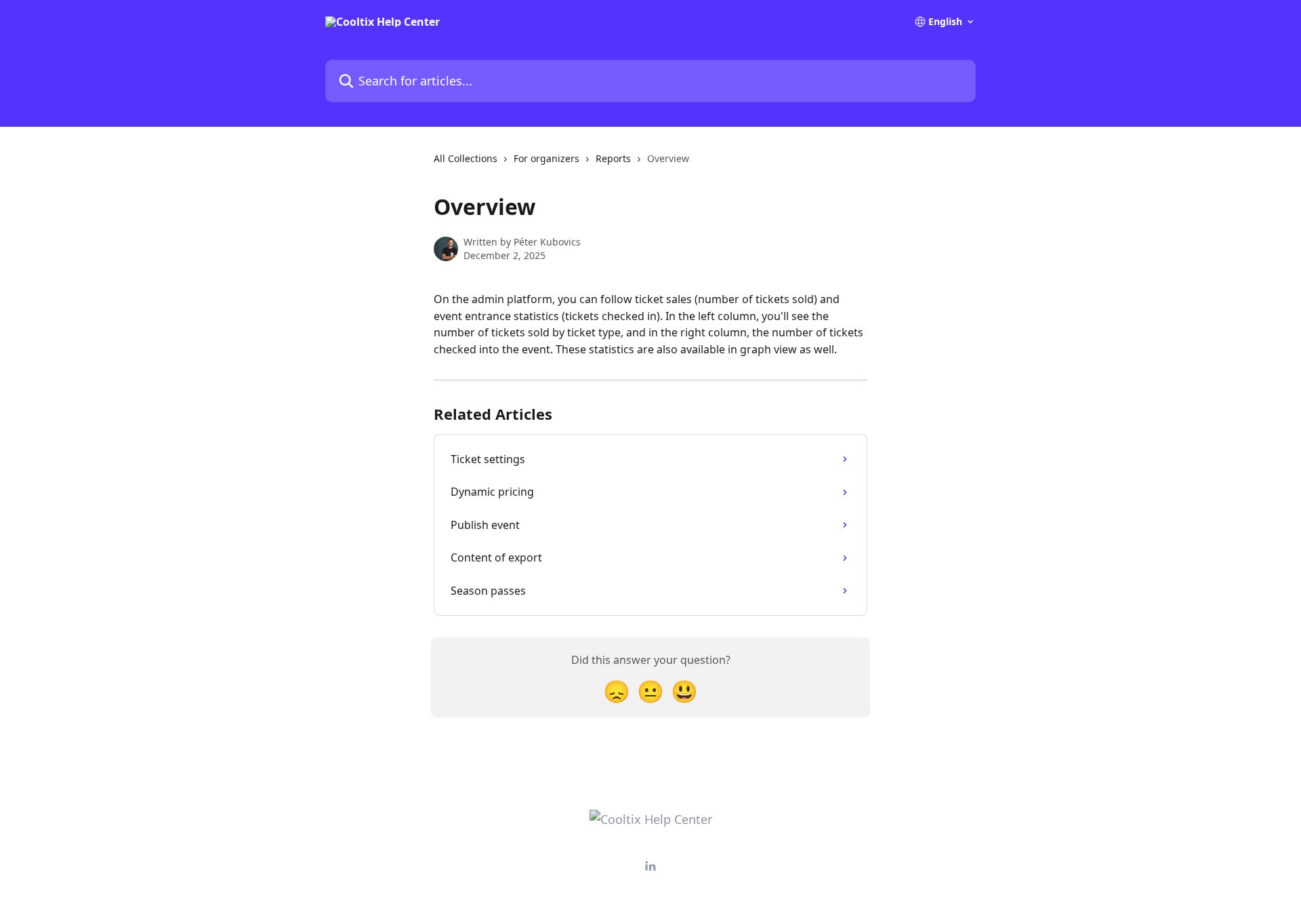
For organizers (546, 158)
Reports (613, 158)
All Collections (465, 158)
